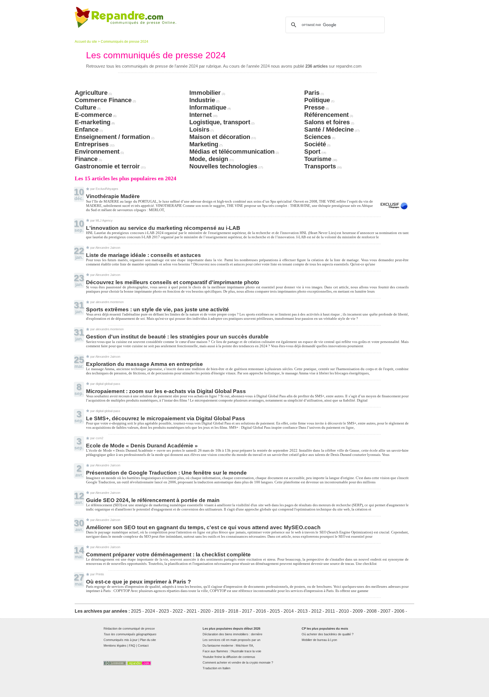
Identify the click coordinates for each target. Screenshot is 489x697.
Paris (311, 92)
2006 (399, 611)
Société (315, 144)
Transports (320, 166)
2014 (289, 611)
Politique (317, 100)
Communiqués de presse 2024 (124, 42)
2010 (344, 611)
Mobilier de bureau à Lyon (319, 640)
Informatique (207, 107)
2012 (316, 611)
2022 (178, 611)
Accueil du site (86, 42)
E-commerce (93, 114)
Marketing (203, 144)
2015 (275, 611)
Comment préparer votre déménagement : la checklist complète (168, 554)
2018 (233, 611)
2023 (164, 611)
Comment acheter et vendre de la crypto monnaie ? (238, 662)
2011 (330, 611)
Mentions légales (115, 645)
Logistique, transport (219, 122)
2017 (247, 611)
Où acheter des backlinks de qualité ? (327, 634)
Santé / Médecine (329, 129)
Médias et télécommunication (231, 151)
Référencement (326, 114)
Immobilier (205, 92)
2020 (205, 611)
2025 (136, 611)
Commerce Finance (103, 100)
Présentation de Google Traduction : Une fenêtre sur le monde (166, 473)
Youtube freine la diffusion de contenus (229, 657)
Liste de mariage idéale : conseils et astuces (143, 255)
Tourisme (317, 158)
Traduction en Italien (216, 668)
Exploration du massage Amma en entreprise (144, 364)
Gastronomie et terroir (107, 166)
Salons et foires (327, 122)
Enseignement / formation (112, 136)
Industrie (202, 100)
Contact (143, 645)
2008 (371, 611)
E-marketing (92, 122)
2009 (358, 611)
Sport (312, 151)
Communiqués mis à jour (121, 640)
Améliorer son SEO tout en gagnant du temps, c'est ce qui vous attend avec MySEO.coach (203, 527)
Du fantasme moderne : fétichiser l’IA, (228, 645)
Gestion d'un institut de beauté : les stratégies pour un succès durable (177, 337)
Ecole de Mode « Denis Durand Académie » (142, 446)
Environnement (97, 151)
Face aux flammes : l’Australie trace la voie (232, 651)
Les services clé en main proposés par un (231, 640)
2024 (150, 611)
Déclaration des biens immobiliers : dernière (232, 634)
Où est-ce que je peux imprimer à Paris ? (138, 582)
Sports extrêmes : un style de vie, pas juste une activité (157, 309)
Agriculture (91, 92)
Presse (314, 107)
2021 (191, 611)
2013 (302, 611)
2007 (385, 611)
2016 (261, 611)
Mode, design (208, 158)
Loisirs (199, 129)
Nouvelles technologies (223, 166)
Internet (200, 114)
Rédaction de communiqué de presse (129, 628)
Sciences (317, 136)
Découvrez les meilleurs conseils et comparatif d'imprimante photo (172, 282)
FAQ (132, 645)
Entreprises (92, 144)
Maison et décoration (219, 136)
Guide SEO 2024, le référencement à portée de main (153, 500)
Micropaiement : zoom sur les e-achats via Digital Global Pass (166, 391)
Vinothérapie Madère (113, 196)
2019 (219, 611)
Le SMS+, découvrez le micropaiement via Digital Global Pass (165, 418)
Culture (85, 107)
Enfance (86, 129)
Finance (86, 158)
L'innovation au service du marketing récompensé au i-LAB (163, 228)
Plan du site (148, 640)
